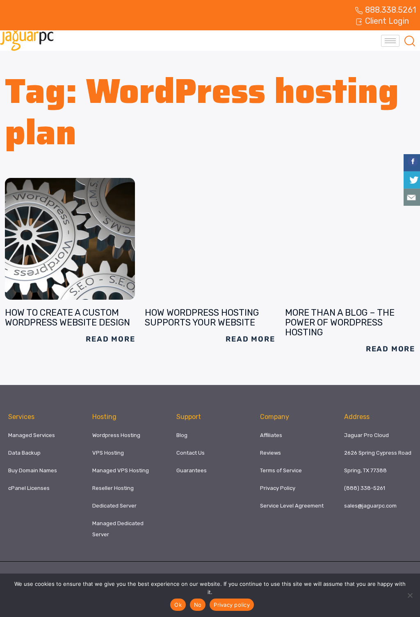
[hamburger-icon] (390, 41)
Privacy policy (232, 604)
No (198, 604)
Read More (110, 339)
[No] (410, 595)
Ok (178, 604)
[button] (410, 40)
